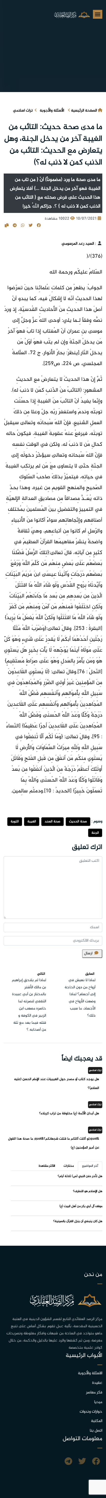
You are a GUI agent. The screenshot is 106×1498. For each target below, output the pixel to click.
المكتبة (96, 1421)
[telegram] (68, 1462)
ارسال (88, 953)
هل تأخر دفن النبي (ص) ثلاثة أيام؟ (80, 1176)
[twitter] (82, 1462)
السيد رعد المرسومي (78, 243)
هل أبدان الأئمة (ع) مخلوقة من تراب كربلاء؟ (68, 1113)
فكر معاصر (94, 1392)
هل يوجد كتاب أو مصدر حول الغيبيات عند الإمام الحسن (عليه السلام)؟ (56, 1083)
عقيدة (97, 1383)
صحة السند (52, 821)
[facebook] (95, 1462)
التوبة (15, 821)
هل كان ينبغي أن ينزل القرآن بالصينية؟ (77, 1221)
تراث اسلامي (23, 110)
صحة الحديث (78, 821)
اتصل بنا (96, 1430)
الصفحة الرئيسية (84, 110)
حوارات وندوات (91, 1411)
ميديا (98, 1402)
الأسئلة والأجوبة (52, 110)
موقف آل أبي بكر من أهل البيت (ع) (80, 1206)
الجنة (95, 833)
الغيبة (31, 821)
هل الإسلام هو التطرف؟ (87, 1191)
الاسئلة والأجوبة (90, 1373)
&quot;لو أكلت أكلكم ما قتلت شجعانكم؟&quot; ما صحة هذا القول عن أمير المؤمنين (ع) (53, 1143)
